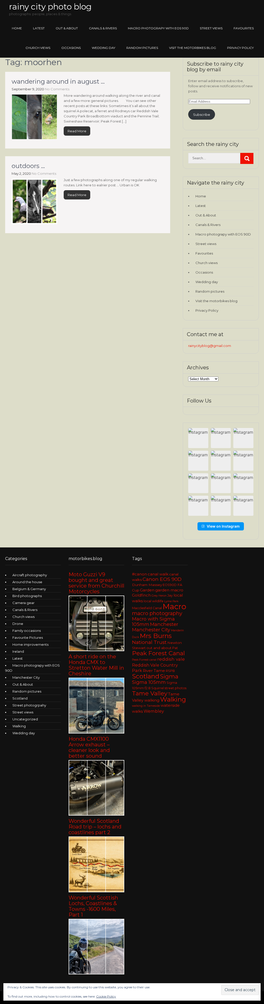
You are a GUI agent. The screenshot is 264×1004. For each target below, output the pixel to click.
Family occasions (26, 630)
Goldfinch (141, 595)
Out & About (67, 28)
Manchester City (26, 677)
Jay (170, 595)
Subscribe (201, 114)
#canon (139, 574)
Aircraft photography (29, 575)
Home (17, 28)
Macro (174, 606)
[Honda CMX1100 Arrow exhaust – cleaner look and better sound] (96, 814)
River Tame (154, 670)
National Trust (149, 642)
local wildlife (153, 601)
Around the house (27, 582)
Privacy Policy (240, 48)
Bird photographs (27, 596)
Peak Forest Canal (158, 653)
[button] (198, 438)
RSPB (170, 671)
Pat (175, 648)
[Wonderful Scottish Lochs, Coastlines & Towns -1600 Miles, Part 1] (96, 973)
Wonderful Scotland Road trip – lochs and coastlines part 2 (95, 826)
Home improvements (30, 644)
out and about (158, 648)
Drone (17, 624)
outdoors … (28, 166)
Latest (39, 28)
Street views (211, 28)
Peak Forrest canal (144, 659)
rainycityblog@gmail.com (209, 346)
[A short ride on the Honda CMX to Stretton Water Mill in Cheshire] (96, 732)
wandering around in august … (58, 81)
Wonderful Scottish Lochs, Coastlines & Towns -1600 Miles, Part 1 (93, 906)
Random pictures (142, 48)
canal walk (158, 574)
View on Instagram (223, 526)
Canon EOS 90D (162, 579)
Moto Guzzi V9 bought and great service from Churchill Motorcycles (96, 583)
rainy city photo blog (50, 7)
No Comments (57, 89)
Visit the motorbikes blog (192, 48)
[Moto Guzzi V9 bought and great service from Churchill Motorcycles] (96, 650)
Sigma (169, 676)
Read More (77, 131)
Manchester (164, 624)
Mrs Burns (156, 636)
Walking (19, 726)
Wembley (154, 711)
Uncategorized (25, 719)
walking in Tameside (146, 706)
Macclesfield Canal (147, 608)
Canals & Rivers (103, 28)
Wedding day (103, 48)
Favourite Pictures (27, 637)
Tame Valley (149, 693)
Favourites (244, 28)
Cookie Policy (106, 996)
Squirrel (157, 688)
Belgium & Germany (29, 589)
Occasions (71, 48)
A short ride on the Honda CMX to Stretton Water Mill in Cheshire (96, 665)
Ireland (18, 651)
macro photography (157, 613)
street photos (175, 688)
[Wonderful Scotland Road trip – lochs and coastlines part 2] (96, 891)
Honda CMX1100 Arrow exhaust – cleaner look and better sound (89, 747)
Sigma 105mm (149, 682)
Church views (38, 48)
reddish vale (171, 659)
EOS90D (170, 585)
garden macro (169, 590)
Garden (147, 590)
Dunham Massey (147, 585)
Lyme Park (171, 601)
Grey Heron (159, 595)
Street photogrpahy (29, 705)
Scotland (20, 698)
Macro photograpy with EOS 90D (158, 28)
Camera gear (23, 603)
